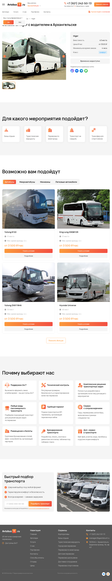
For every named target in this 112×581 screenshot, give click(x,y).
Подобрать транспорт (40, 503)
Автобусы (24, 19)
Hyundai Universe (67, 305)
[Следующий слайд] (63, 56)
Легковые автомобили (66, 182)
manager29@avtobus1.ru (99, 538)
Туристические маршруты (69, 542)
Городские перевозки (67, 546)
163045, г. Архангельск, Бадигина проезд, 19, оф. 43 (99, 544)
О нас (25, 12)
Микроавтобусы (27, 182)
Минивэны (45, 182)
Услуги (15, 12)
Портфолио (35, 12)
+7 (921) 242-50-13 (79, 3)
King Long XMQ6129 (68, 232)
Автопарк (5, 12)
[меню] (3, 4)
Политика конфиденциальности (67, 573)
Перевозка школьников (67, 558)
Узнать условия (28, 251)
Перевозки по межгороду (68, 550)
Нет (20, 22)
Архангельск (33, 6)
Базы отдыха (63, 538)
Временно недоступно (90, 61)
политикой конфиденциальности (39, 508)
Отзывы (33, 561)
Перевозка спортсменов (68, 565)
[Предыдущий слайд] (4, 56)
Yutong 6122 (10, 232)
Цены (32, 565)
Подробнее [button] (28, 256)
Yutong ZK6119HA (13, 305)
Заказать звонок (102, 4)
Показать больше (56, 340)
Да (8, 22)
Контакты (47, 12)
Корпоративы (63, 534)
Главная (33, 534)
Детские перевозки (66, 554)
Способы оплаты (37, 558)
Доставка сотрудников (67, 561)
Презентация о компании (100, 12)
